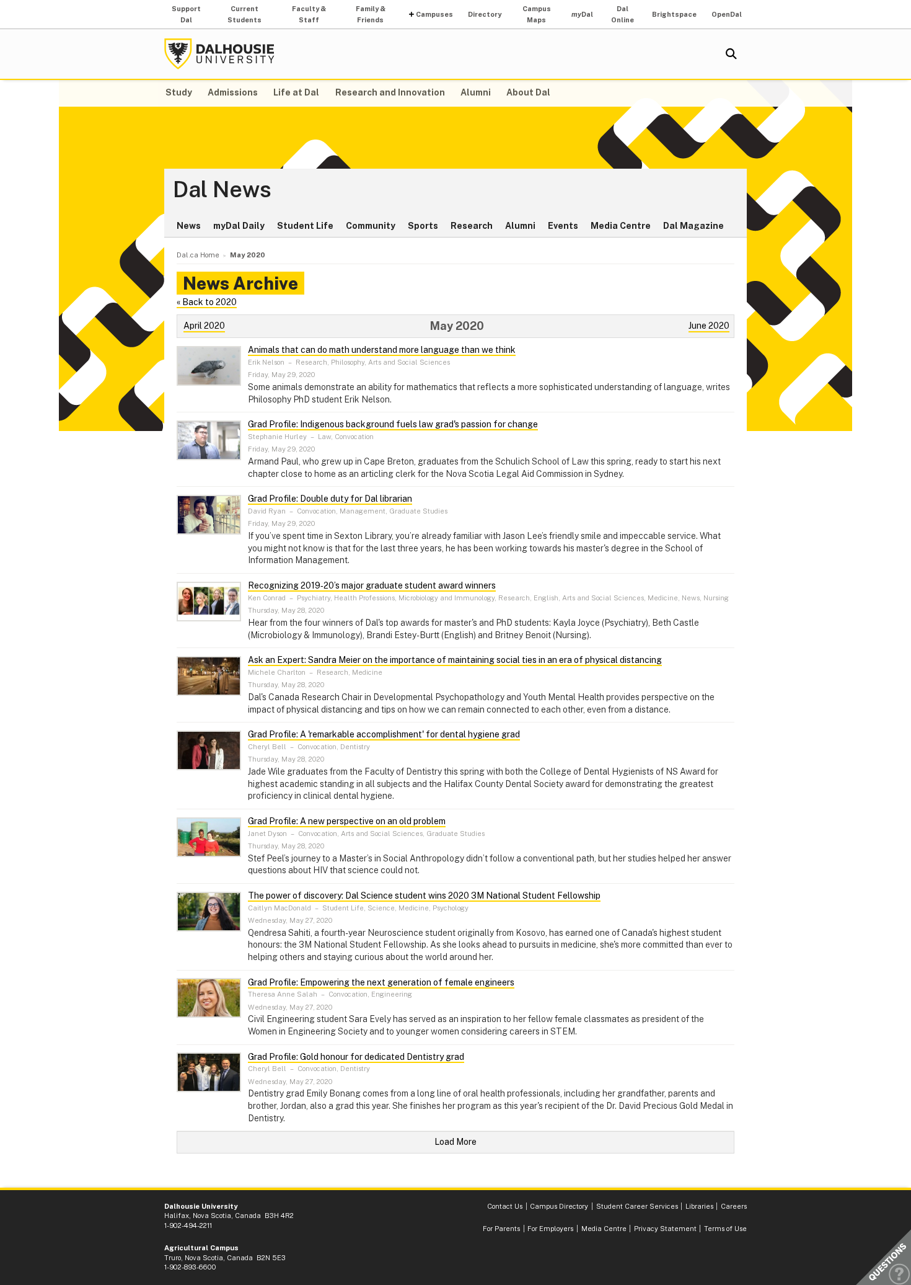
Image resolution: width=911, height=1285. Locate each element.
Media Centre (621, 226)
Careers (734, 1206)
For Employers (550, 1228)
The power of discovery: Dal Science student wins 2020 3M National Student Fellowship (424, 895)
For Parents (501, 1228)
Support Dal (186, 14)
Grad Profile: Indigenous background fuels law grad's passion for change (393, 424)
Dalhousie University (219, 53)
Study (178, 92)
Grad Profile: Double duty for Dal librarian (330, 499)
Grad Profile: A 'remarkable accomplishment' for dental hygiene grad (384, 734)
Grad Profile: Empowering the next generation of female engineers (381, 982)
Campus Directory (559, 1206)
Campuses (434, 14)
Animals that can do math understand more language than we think (382, 350)
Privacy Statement (665, 1228)
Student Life (305, 226)
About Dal (528, 92)
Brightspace (674, 14)
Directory (484, 14)
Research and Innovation (390, 92)
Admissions (233, 92)
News (189, 226)
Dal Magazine (693, 226)
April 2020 (204, 326)
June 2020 (709, 326)
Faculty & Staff (309, 14)
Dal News (222, 189)
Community (370, 226)
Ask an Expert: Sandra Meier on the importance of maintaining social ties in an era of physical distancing (455, 660)
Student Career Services (637, 1206)
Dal (582, 14)
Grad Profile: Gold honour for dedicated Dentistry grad (356, 1057)
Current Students (244, 14)
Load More (455, 1142)
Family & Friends (370, 14)
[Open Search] (731, 53)
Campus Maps (536, 14)
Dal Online (622, 14)
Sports (423, 226)
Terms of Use (725, 1228)
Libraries (699, 1206)
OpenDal (726, 14)
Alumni (475, 92)
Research (472, 226)
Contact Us (504, 1206)
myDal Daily (239, 226)
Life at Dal (296, 92)
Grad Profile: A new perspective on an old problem (347, 821)
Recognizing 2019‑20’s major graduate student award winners (372, 585)
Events (563, 226)
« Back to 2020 (207, 302)
